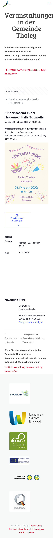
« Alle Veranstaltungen (15, 91)
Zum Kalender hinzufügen (17, 219)
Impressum (35, 525)
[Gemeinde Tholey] (6, 4)
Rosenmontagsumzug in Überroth (14, 340)
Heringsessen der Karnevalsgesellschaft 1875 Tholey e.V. (34, 338)
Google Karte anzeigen (31, 322)
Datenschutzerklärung (19, 528)
